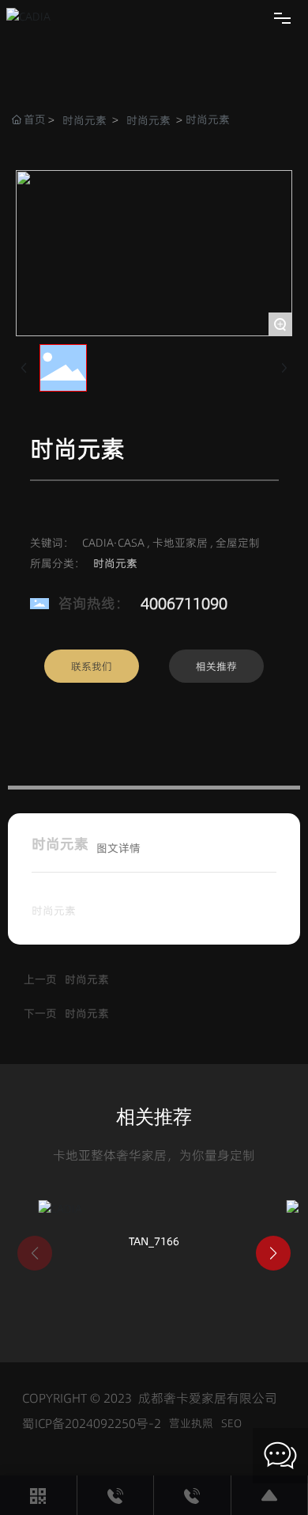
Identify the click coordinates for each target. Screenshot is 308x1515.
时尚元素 (84, 120)
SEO (231, 1423)
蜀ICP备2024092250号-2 (91, 1423)
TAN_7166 (154, 1241)
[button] (273, 1253)
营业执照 (191, 1423)
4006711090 (184, 604)
